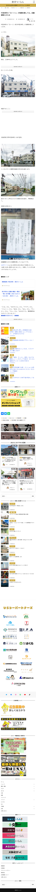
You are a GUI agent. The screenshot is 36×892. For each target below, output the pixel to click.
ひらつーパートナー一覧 (6, 715)
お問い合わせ (4, 811)
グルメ (2, 788)
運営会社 (3, 872)
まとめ (2, 790)
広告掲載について (5, 874)
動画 (2, 795)
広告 (2, 808)
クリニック (3, 797)
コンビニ (5, 418)
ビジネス (3, 802)
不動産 (2, 806)
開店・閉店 (33, 21)
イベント (3, 799)
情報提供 (3, 866)
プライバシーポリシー (5, 870)
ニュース (3, 784)
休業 (25, 418)
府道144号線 (6, 420)
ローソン (12, 418)
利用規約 (3, 868)
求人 (2, 804)
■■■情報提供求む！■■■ (10, 315)
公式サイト (4, 265)
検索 (33, 496)
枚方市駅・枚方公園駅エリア (18, 420)
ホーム (2, 781)
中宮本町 (19, 418)
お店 (2, 793)
